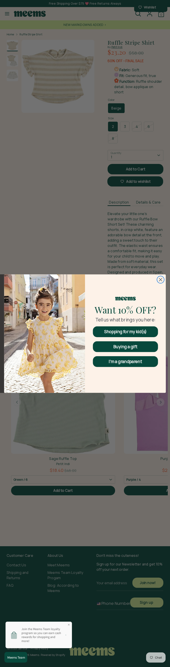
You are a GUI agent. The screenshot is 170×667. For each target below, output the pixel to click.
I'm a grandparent (125, 361)
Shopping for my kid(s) (125, 331)
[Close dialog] (160, 279)
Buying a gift (125, 346)
